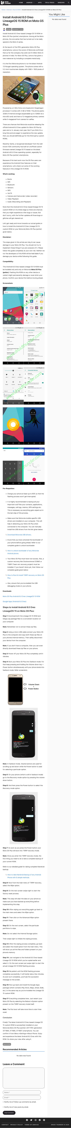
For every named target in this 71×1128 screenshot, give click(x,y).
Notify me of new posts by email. (16, 1107)
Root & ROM (17, 10)
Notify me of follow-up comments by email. (20, 1102)
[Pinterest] (44, 1120)
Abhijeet (8, 29)
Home (21, 2)
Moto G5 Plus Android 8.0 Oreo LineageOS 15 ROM (21, 596)
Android (29, 2)
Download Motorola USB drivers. (19, 535)
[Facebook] (27, 1120)
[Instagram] (35, 1120)
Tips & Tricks (49, 2)
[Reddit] (40, 1120)
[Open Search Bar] (68, 2)
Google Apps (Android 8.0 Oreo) (14, 601)
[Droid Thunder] (6, 2)
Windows (61, 2)
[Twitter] (31, 1120)
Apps (40, 2)
